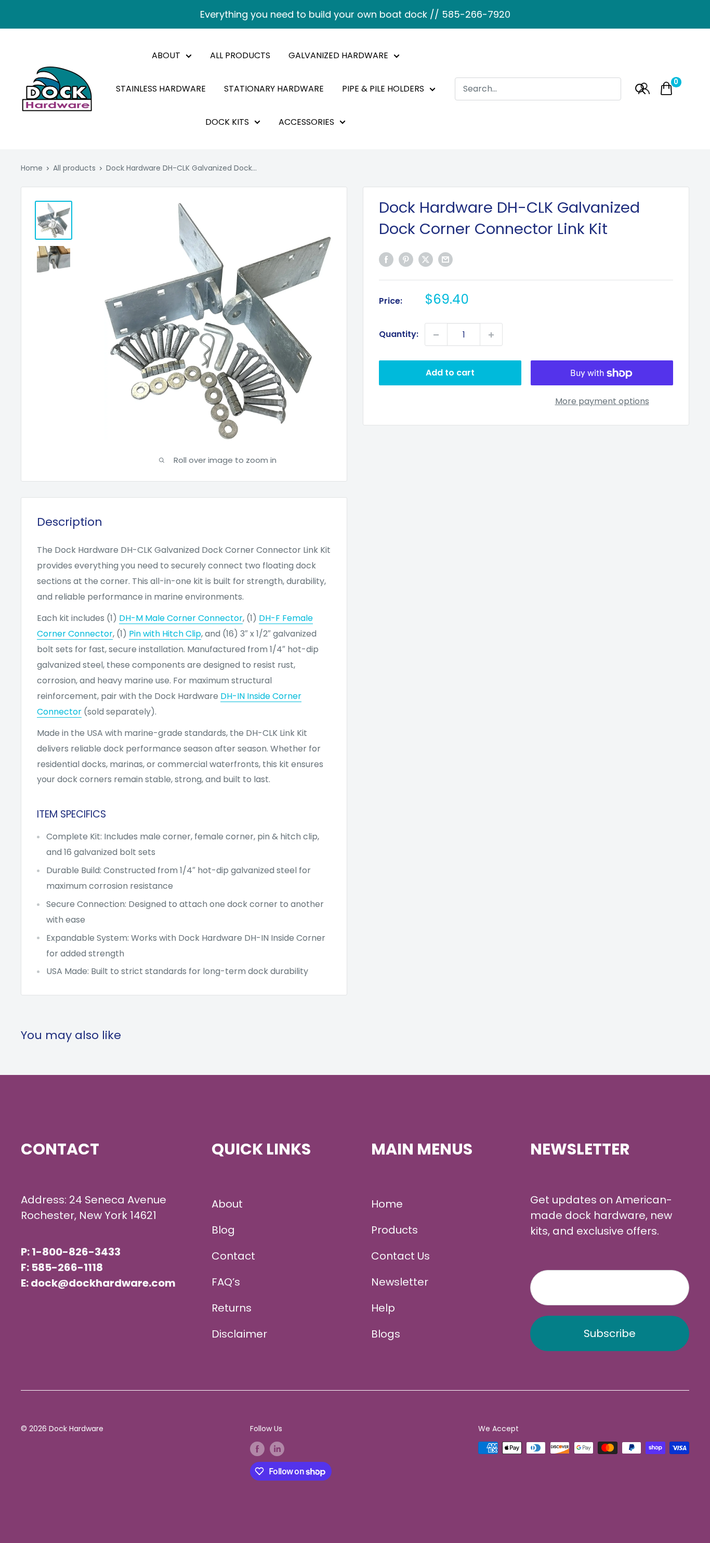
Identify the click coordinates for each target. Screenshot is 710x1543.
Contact (233, 1256)
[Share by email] (445, 259)
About (166, 55)
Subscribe (610, 1333)
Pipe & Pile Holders (383, 89)
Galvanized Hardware (338, 55)
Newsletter (399, 1282)
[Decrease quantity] (436, 335)
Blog (223, 1230)
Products (394, 1230)
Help (383, 1308)
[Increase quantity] (491, 335)
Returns (232, 1308)
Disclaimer (239, 1334)
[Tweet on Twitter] (425, 259)
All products (74, 168)
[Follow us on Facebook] (257, 1449)
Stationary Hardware (274, 89)
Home (32, 168)
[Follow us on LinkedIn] (277, 1449)
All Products (240, 55)
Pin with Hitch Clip (165, 634)
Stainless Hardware (161, 89)
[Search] (640, 88)
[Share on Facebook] (386, 259)
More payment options (602, 402)
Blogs (385, 1334)
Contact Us (400, 1256)
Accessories (306, 122)
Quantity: (398, 335)
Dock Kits (227, 122)
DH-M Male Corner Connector (181, 618)
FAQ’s (226, 1282)
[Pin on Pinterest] (406, 259)
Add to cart (450, 373)
